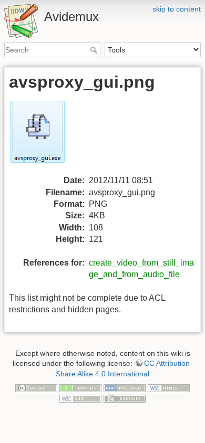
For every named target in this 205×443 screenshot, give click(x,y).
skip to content (176, 9)
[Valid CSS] (80, 398)
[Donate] (80, 387)
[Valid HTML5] (169, 387)
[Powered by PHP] (125, 387)
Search (95, 50)
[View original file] (43, 136)
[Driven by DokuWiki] (125, 398)
